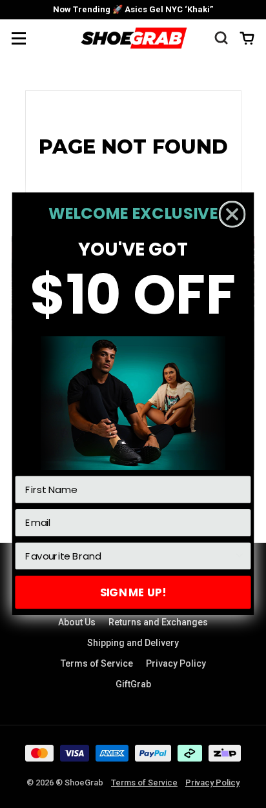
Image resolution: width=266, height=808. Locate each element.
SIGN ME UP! (133, 592)
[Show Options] (239, 556)
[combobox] (129, 556)
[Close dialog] (232, 215)
